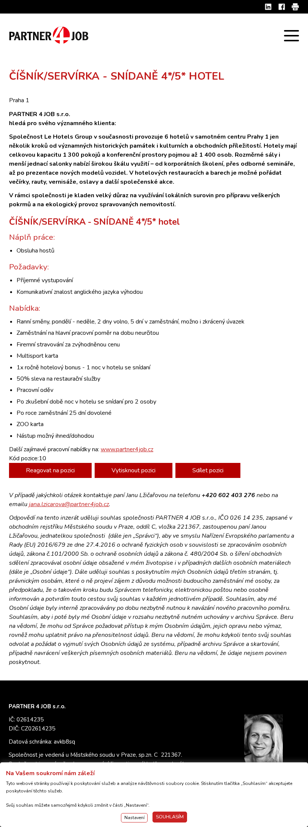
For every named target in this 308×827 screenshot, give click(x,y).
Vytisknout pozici (134, 470)
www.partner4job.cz (127, 449)
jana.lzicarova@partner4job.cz (69, 504)
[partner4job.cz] (49, 35)
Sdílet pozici (207, 470)
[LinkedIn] (268, 7)
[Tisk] (295, 7)
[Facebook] (281, 7)
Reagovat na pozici (50, 470)
